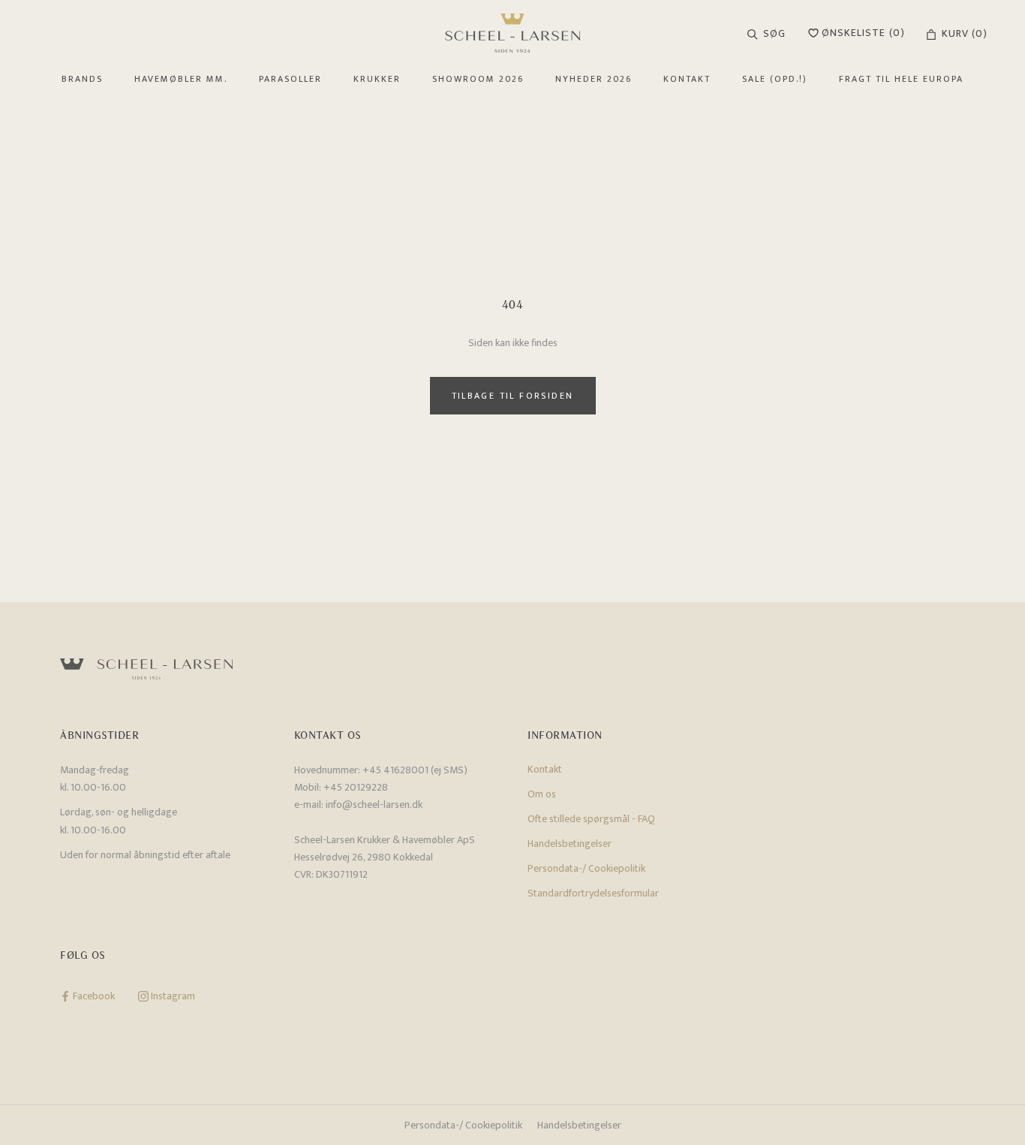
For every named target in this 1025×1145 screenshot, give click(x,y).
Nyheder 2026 (593, 78)
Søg (774, 33)
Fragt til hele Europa (901, 78)
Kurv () (964, 33)
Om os (542, 794)
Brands (82, 78)
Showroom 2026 (478, 78)
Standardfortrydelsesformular (593, 893)
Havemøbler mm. (180, 78)
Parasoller (290, 78)
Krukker (377, 78)
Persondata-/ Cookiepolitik (586, 868)
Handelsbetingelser (570, 843)
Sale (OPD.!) (774, 78)
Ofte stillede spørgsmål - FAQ (591, 819)
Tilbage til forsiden (513, 395)
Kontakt (687, 78)
